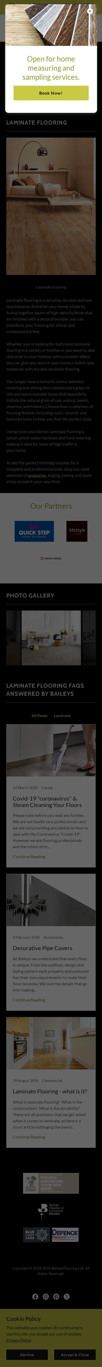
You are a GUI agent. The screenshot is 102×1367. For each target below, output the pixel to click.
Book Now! (51, 92)
